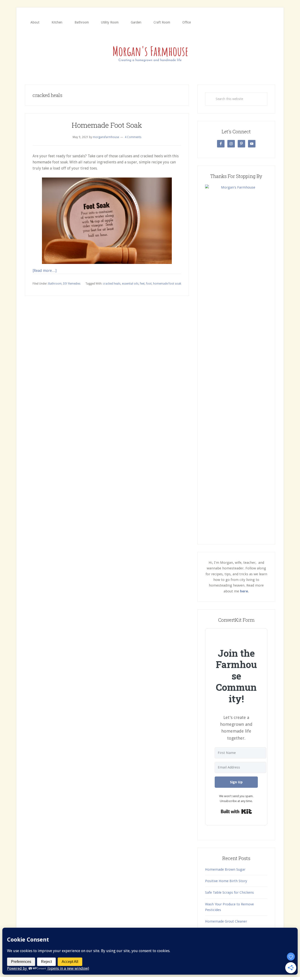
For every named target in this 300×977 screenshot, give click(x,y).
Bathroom (55, 283)
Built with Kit (236, 811)
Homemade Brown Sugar (225, 869)
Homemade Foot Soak (107, 125)
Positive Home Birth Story (226, 881)
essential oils (130, 283)
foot (149, 283)
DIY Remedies (71, 283)
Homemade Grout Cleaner (226, 921)
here (244, 591)
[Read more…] (44, 270)
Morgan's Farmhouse (150, 53)
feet (142, 283)
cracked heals (111, 283)
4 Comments (133, 137)
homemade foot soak (167, 283)
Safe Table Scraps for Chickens (229, 892)
